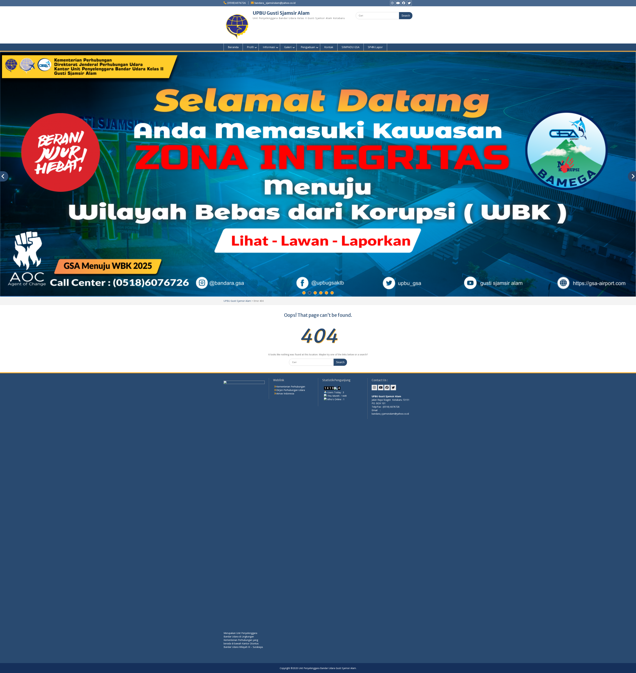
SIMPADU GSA (350, 47)
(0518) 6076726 (236, 2)
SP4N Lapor (375, 47)
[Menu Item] (392, 3)
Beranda (233, 47)
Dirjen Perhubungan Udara (290, 390)
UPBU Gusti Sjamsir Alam (281, 13)
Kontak (328, 47)
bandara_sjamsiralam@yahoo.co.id (275, 2)
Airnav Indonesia (285, 393)
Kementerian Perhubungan (290, 386)
